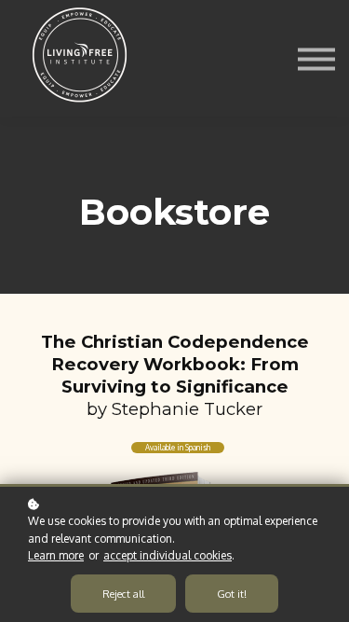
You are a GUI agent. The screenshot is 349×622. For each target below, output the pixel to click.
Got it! (232, 594)
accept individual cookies (167, 555)
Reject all (123, 594)
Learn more (56, 555)
